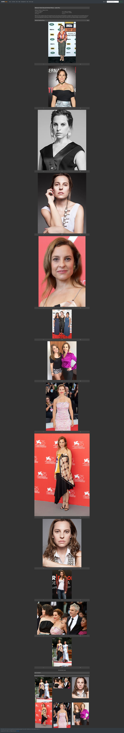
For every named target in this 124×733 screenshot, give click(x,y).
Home (10, 1)
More (88, 20)
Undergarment (23, 1)
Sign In (105, 1)
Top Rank (13, 1)
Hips (27, 1)
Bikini (19, 1)
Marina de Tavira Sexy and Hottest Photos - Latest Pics (47, 7)
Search (121, 1)
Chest (17, 1)
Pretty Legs (31, 1)
